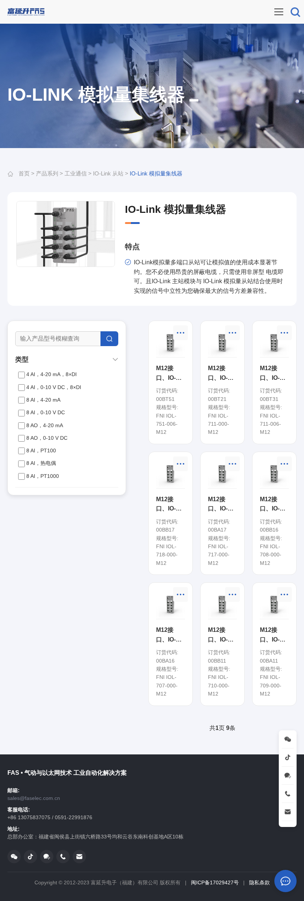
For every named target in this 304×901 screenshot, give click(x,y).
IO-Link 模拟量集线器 (156, 173)
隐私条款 (259, 882)
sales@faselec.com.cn (33, 798)
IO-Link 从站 (108, 173)
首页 (24, 173)
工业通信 (76, 173)
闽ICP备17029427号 (215, 882)
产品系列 (47, 173)
